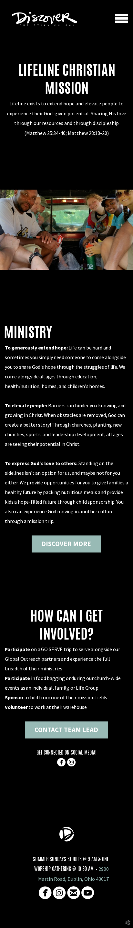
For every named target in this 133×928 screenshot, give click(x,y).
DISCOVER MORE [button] (66, 544)
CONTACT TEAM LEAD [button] (66, 730)
